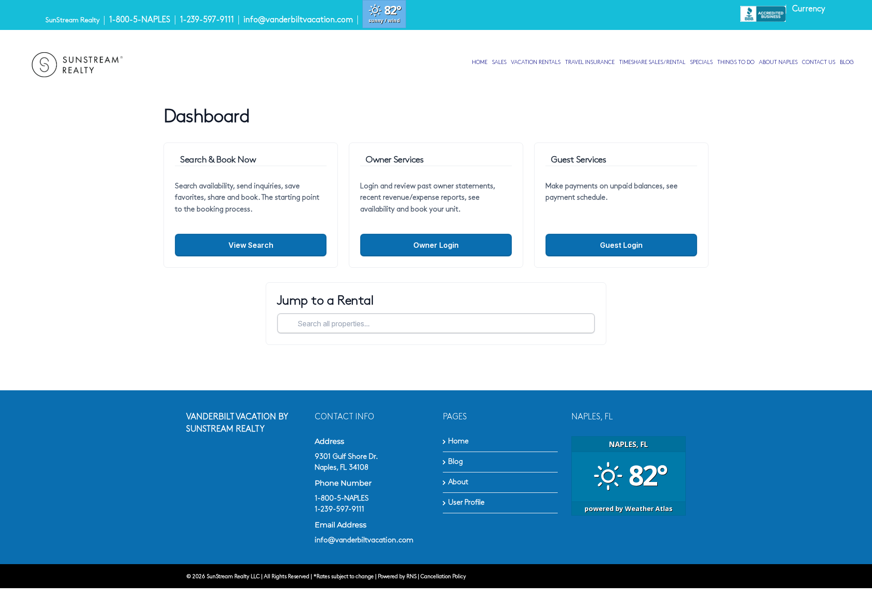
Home (458, 441)
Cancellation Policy (443, 576)
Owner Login (436, 245)
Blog (455, 461)
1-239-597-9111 (207, 20)
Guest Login (621, 245)
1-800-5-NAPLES (139, 20)
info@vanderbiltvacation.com (298, 20)
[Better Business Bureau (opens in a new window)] (763, 14)
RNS (411, 576)
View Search (250, 245)
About (458, 482)
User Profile (466, 502)
